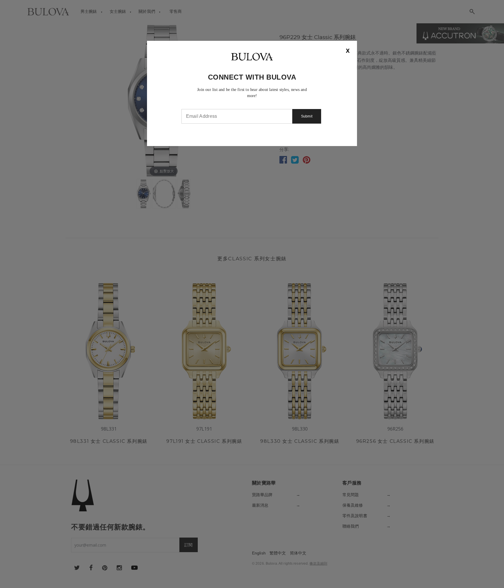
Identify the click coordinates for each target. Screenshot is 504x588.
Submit (307, 116)
